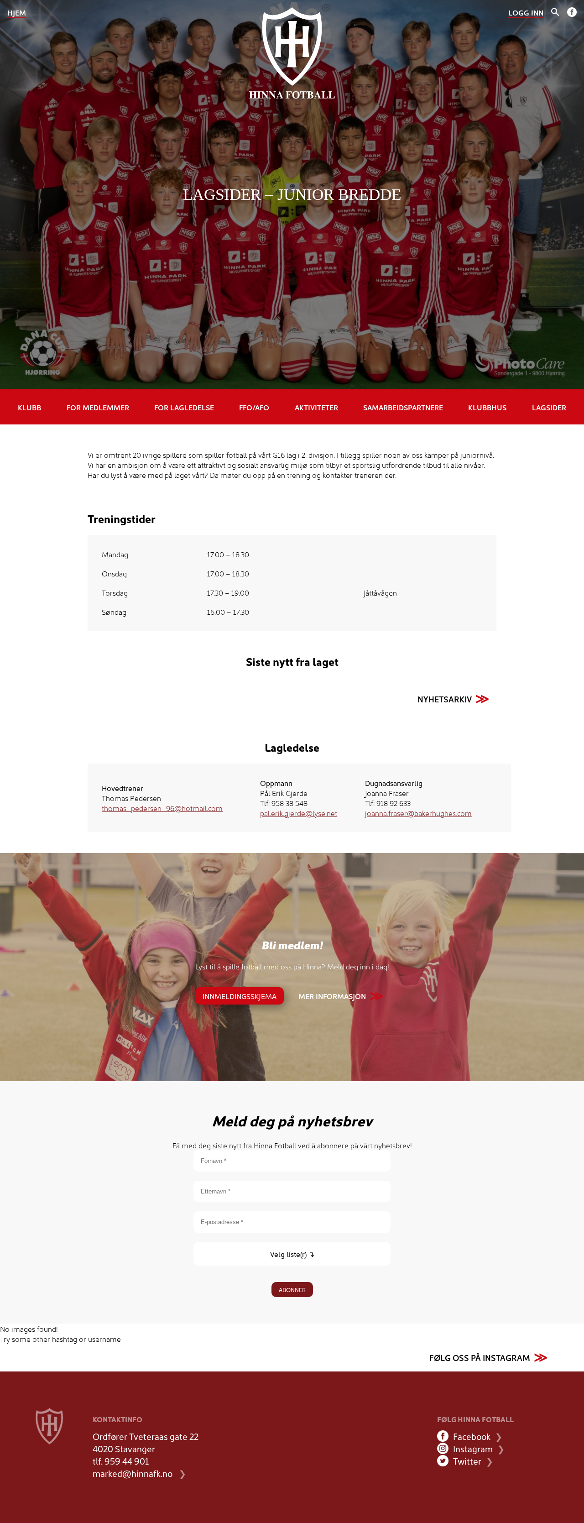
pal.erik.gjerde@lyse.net (298, 813)
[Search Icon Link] (555, 13)
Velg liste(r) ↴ (292, 1253)
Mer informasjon (332, 996)
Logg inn (525, 12)
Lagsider (549, 407)
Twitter (467, 1461)
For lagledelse (184, 407)
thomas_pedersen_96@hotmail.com (162, 808)
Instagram (473, 1448)
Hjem (16, 12)
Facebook (471, 1436)
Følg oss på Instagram (479, 1357)
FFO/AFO (254, 407)
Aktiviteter (316, 407)
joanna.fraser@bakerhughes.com (418, 813)
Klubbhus (487, 407)
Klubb (29, 407)
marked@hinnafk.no (132, 1473)
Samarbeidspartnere (403, 407)
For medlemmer (98, 407)
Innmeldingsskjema (239, 996)
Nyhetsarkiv (444, 699)
